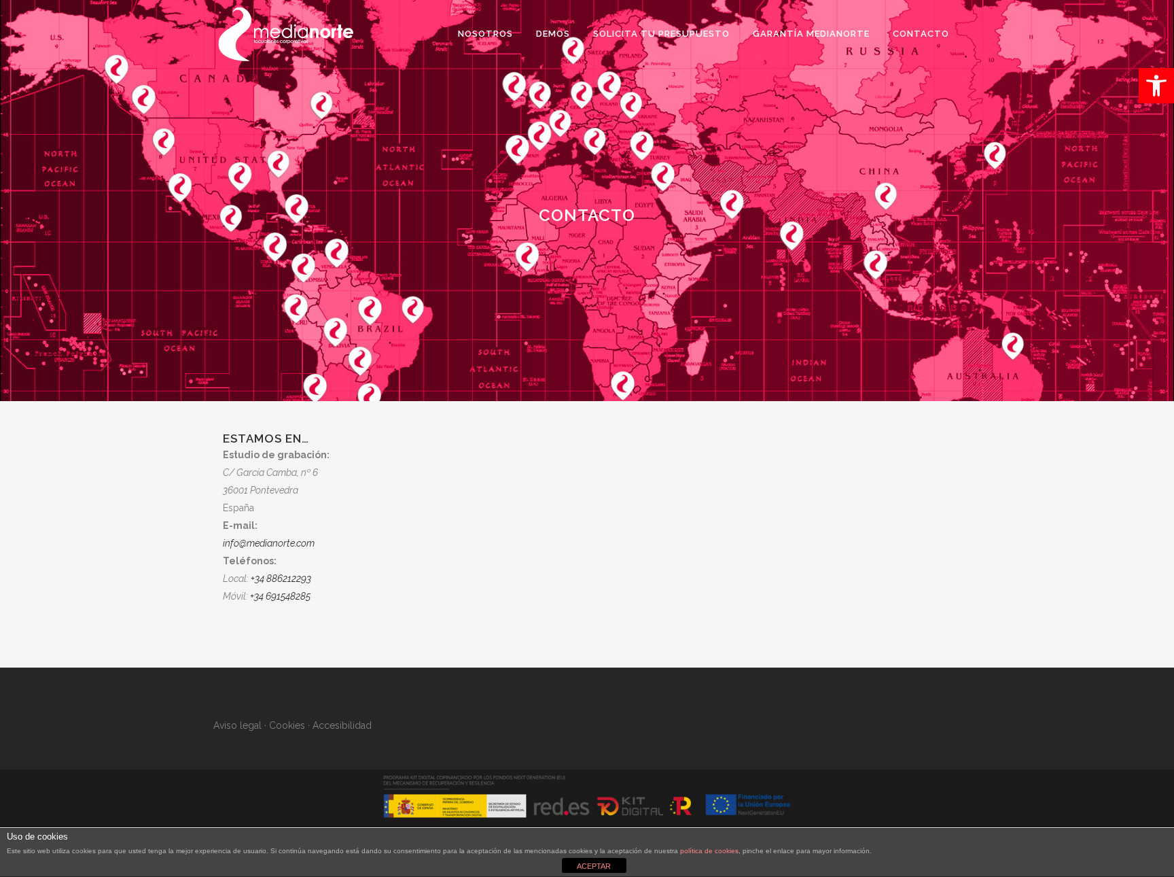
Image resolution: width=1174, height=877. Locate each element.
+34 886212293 (282, 578)
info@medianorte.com (269, 543)
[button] (1156, 85)
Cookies (287, 725)
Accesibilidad (342, 725)
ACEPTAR (594, 866)
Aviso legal (237, 725)
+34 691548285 (280, 596)
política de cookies (709, 851)
